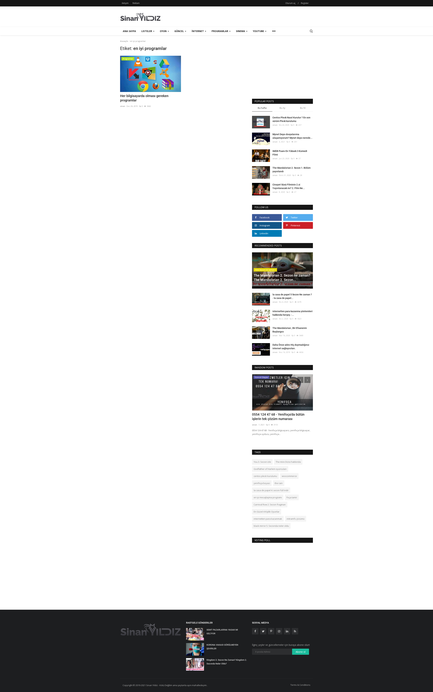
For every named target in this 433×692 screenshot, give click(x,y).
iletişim (125, 3)
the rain (279, 483)
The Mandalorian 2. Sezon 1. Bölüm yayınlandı (291, 169)
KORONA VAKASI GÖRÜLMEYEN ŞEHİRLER (222, 647)
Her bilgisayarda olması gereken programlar (144, 98)
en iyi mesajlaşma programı (268, 497)
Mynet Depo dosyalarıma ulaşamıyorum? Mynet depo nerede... (292, 136)
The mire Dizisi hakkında (288, 461)
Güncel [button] (179, 31)
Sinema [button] (241, 31)
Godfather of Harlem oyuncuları (270, 468)
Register (305, 3)
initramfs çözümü (295, 518)
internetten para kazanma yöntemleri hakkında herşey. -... (292, 313)
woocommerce (289, 476)
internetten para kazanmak (268, 518)
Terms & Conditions (300, 684)
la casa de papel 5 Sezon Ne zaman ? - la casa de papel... (292, 296)
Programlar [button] (220, 31)
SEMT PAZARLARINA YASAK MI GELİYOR (222, 631)
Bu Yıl (302, 107)
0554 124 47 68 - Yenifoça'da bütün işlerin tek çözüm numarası (278, 416)
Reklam (136, 3)
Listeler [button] (147, 31)
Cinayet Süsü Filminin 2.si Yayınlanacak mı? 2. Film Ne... (288, 186)
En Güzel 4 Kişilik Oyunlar (266, 511)
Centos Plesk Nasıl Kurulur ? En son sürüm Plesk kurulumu (291, 119)
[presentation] (300, 380)
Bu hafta (262, 107)
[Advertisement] (251, 16)
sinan (122, 106)
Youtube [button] (259, 31)
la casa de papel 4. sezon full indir (271, 490)
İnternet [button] (198, 31)
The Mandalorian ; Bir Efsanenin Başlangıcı (289, 330)
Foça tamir (292, 497)
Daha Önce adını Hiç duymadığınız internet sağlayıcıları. (290, 346)
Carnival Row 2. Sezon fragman (270, 504)
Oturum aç (290, 3)
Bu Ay (282, 107)
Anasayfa (124, 41)
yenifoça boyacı (262, 483)
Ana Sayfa (129, 31)
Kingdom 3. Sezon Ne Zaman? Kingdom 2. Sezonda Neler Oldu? (227, 662)
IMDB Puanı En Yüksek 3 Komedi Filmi (289, 153)
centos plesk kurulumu (265, 476)
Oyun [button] (163, 31)
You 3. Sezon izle (262, 461)
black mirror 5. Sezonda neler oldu (271, 525)
